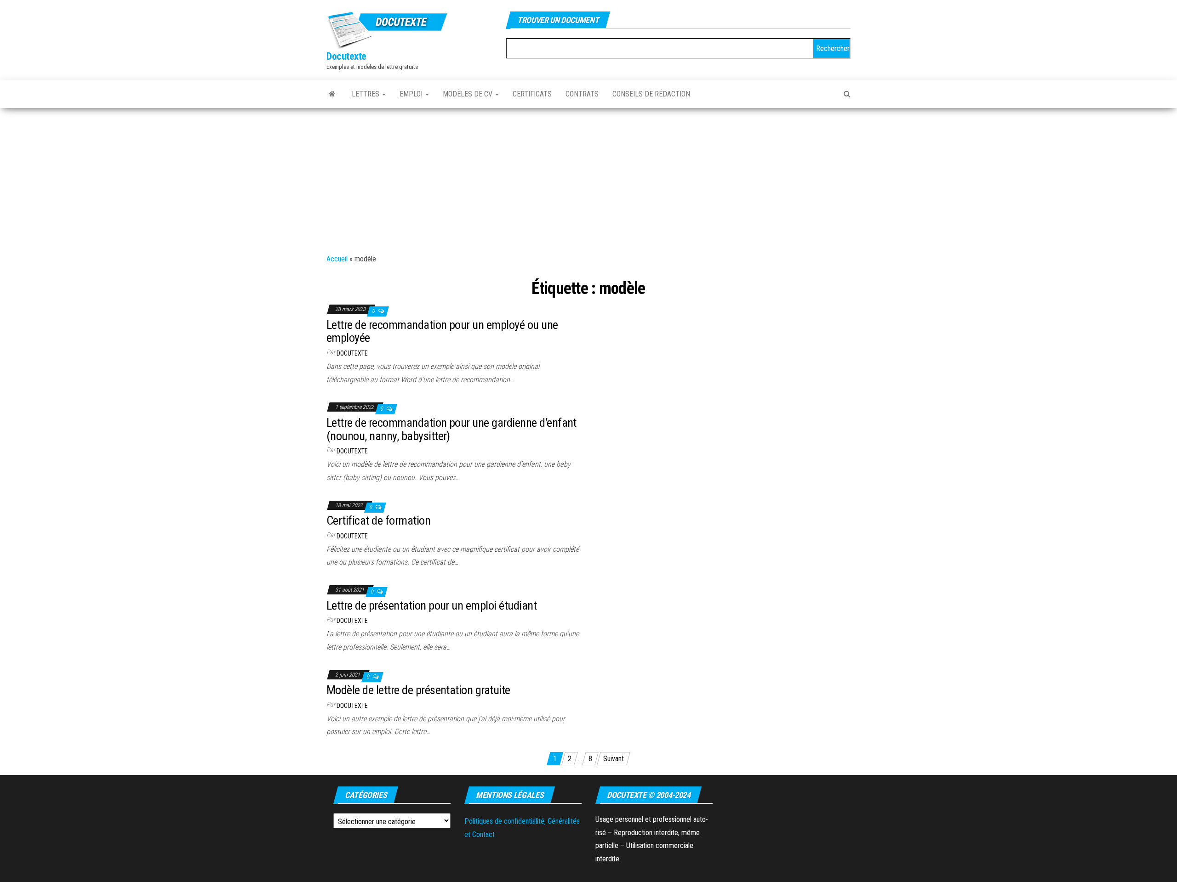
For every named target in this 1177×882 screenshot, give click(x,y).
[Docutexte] (332, 94)
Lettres (366, 94)
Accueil (337, 258)
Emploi (412, 94)
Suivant (613, 758)
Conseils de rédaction (651, 94)
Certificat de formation (378, 520)
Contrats (582, 94)
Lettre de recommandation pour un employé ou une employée (442, 331)
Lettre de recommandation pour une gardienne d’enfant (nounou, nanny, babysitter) (451, 429)
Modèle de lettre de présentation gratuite (418, 690)
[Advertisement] (588, 177)
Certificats (532, 94)
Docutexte (346, 56)
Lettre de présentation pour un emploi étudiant (431, 605)
